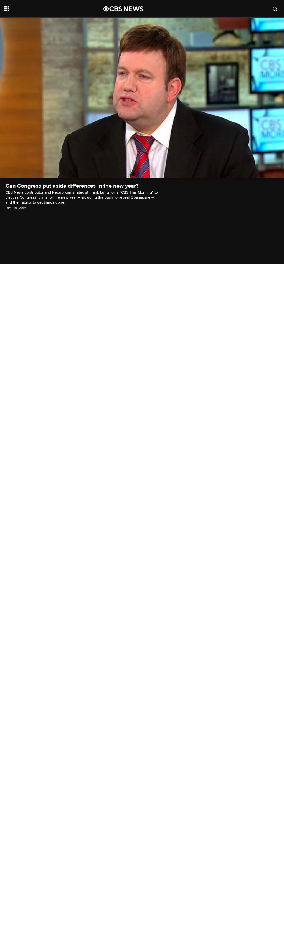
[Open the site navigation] (44, 8)
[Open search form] (274, 9)
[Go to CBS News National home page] (123, 9)
